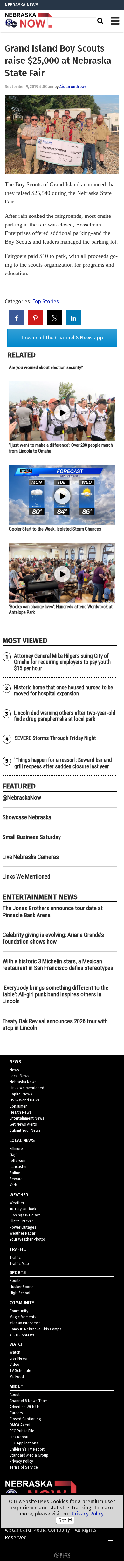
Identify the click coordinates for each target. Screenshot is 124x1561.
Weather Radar (22, 1233)
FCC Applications (24, 1443)
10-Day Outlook (23, 1209)
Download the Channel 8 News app (62, 338)
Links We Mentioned (26, 876)
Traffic (15, 1257)
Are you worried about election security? (46, 367)
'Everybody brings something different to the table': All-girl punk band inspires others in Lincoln (55, 994)
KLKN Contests (22, 1335)
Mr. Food (17, 1376)
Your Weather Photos (28, 1239)
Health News (20, 1112)
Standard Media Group (29, 1455)
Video (14, 1364)
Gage (14, 1154)
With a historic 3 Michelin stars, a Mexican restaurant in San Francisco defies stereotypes (58, 965)
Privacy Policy (21, 1461)
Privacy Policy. (88, 1514)
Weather (17, 1203)
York (13, 1185)
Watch (15, 1352)
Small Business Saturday (32, 837)
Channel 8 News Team (29, 1401)
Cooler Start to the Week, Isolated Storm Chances (55, 529)
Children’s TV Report (27, 1449)
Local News (19, 1076)
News (14, 1070)
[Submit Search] (99, 20)
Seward (16, 1179)
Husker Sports (22, 1287)
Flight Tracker (21, 1221)
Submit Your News (25, 1130)
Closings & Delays (25, 1215)
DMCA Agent (20, 1425)
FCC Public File (22, 1431)
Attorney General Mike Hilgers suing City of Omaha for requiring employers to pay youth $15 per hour (62, 662)
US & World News (24, 1100)
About (15, 1395)
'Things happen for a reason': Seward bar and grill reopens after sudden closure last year (63, 763)
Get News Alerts (23, 1124)
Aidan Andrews (72, 86)
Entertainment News (27, 1118)
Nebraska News (23, 1082)
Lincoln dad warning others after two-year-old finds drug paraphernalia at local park (64, 716)
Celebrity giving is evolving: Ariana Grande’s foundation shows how (53, 938)
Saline (15, 1173)
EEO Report (19, 1437)
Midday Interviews (25, 1323)
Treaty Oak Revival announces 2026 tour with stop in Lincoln (55, 1024)
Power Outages (23, 1227)
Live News (18, 1358)
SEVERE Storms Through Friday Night (55, 738)
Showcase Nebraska (27, 817)
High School (20, 1293)
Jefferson (17, 1160)
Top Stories (45, 301)
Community (19, 1311)
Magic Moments (23, 1317)
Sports (15, 1281)
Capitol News (21, 1094)
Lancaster (18, 1167)
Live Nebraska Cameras (31, 856)
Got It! (65, 1520)
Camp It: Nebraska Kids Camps (35, 1329)
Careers (16, 1413)
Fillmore (16, 1148)
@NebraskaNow (22, 797)
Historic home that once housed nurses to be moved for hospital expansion (63, 690)
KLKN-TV (28, 21)
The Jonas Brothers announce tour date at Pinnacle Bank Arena (53, 911)
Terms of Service (24, 1467)
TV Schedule (20, 1370)
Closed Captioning (25, 1419)
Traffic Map (19, 1263)
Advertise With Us (25, 1407)
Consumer (18, 1106)
